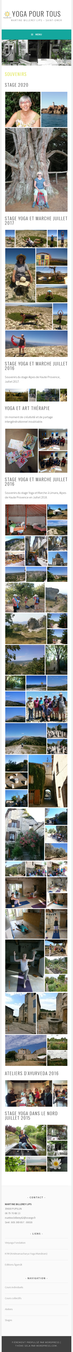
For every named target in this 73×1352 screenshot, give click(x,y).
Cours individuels (14, 1287)
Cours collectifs (13, 1298)
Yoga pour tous (36, 13)
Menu (38, 34)
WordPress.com (46, 1345)
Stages (8, 1320)
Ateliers (9, 1309)
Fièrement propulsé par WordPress (36, 1342)
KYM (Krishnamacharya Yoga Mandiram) (26, 1253)
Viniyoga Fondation (15, 1242)
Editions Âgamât (13, 1264)
